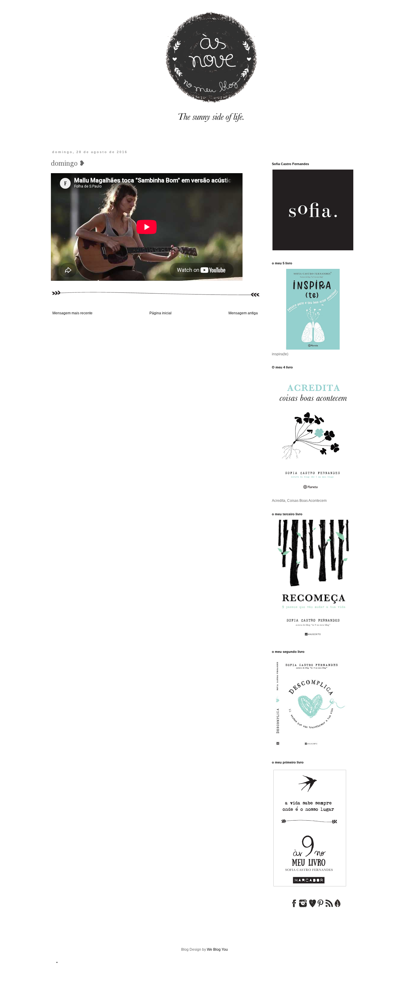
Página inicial (160, 313)
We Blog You (217, 949)
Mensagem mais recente (72, 313)
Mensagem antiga (243, 313)
